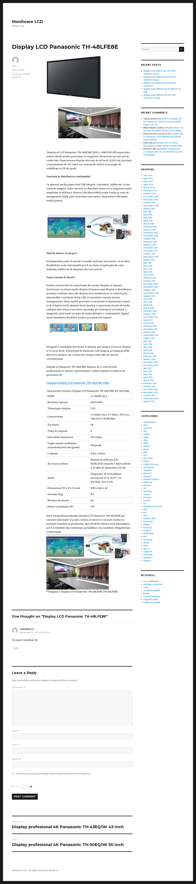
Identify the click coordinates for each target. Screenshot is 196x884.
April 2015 (148, 320)
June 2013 (147, 371)
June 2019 (147, 214)
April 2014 (148, 350)
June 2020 (148, 178)
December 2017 (150, 248)
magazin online (150, 599)
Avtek (146, 443)
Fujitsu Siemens (151, 464)
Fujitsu (146, 461)
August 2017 (148, 260)
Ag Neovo (147, 428)
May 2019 (147, 217)
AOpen (146, 434)
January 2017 (149, 281)
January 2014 (149, 359)
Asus (145, 440)
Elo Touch (148, 458)
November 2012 (150, 392)
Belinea (147, 446)
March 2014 (148, 353)
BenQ (146, 449)
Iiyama (146, 494)
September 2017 (150, 257)
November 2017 (150, 251)
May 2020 (148, 181)
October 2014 (149, 332)
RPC (145, 536)
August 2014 (149, 338)
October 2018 (149, 239)
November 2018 (150, 236)
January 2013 (149, 386)
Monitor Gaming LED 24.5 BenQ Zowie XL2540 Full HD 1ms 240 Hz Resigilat (163, 152)
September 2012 (151, 398)
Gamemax (148, 467)
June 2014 (147, 344)
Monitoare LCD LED (21, 74)
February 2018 (150, 242)
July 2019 (147, 211)
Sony (145, 545)
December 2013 (150, 362)
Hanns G (147, 473)
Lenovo (146, 500)
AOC (145, 431)
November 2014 (150, 329)
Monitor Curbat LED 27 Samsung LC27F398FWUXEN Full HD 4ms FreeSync (163, 137)
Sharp (146, 542)
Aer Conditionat (150, 581)
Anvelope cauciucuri (152, 584)
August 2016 (149, 296)
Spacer (146, 548)
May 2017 (147, 269)
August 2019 (149, 208)
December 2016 (150, 284)
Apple (146, 437)
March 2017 (148, 275)
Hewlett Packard (151, 479)
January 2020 (149, 193)
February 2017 (149, 278)
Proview (147, 530)
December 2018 (150, 233)
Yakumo (147, 560)
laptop (146, 593)
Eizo (145, 455)
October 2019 (149, 202)
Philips (146, 524)
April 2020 (148, 184)
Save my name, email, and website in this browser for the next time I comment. (53, 774)
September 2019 (151, 205)
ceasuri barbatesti (151, 590)
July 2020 (147, 175)
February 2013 (150, 383)
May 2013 (147, 374)
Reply (15, 648)
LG (144, 503)
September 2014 (151, 335)
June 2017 (147, 266)
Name (16, 731)
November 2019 (150, 199)
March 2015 (148, 323)
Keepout (147, 497)
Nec (145, 512)
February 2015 (150, 326)
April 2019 (148, 220)
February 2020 (150, 190)
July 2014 (147, 341)
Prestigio (147, 527)
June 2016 (147, 299)
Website (16, 759)
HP (144, 488)
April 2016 (148, 305)
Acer (145, 425)
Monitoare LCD (27, 21)
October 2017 (149, 254)
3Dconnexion (149, 422)
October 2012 (149, 395)
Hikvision (147, 482)
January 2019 (149, 230)
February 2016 (150, 311)
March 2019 (148, 224)
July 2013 (147, 368)
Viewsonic (148, 554)
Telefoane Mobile (151, 602)
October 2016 (149, 290)
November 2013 (150, 365)
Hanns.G (147, 476)
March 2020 (149, 187)
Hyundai (147, 491)
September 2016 (151, 293)
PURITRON (148, 533)
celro (14, 66)
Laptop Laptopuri (151, 596)
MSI (145, 509)
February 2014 (150, 356)
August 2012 (149, 401)
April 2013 (148, 377)
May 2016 (147, 302)
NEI (145, 515)
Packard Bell (149, 518)
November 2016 (150, 287)
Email (16, 745)
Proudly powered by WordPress (44, 870)
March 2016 (148, 308)
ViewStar (147, 557)
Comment (18, 687)
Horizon (147, 485)
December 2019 (150, 196)
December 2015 (150, 317)
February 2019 (150, 227)
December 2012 (150, 389)
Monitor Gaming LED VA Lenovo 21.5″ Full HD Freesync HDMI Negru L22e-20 (162, 121)
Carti (145, 587)
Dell (145, 452)
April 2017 (147, 272)
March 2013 (148, 380)
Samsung (147, 539)
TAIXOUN (147, 551)
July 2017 (147, 263)
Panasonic (17, 77)
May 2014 (147, 347)
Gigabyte (147, 470)
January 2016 (149, 314)
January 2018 (149, 245)
